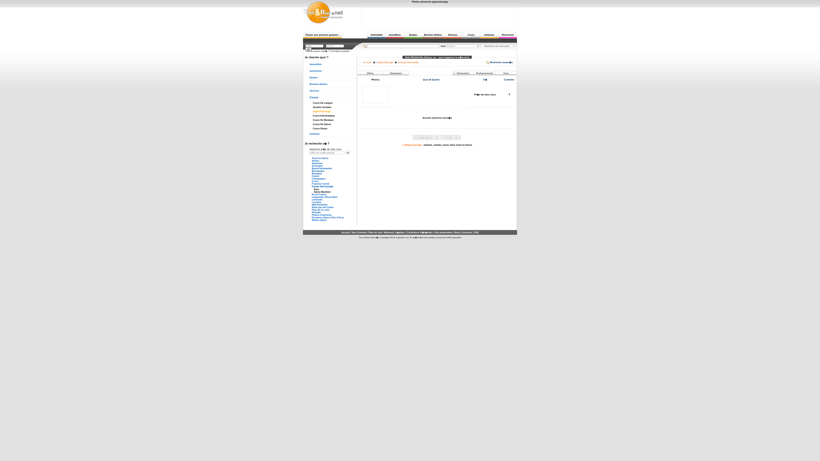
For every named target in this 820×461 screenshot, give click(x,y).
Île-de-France (319, 194)
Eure (316, 189)
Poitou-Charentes (322, 215)
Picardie (316, 212)
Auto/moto (316, 71)
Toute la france (320, 158)
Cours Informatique (324, 115)
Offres (370, 73)
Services (452, 35)
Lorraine (316, 202)
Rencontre (508, 35)
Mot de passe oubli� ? (317, 51)
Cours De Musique (323, 120)
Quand (435, 79)
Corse (315, 181)
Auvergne (317, 166)
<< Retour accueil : (437, 145)
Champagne (318, 178)
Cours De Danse (322, 124)
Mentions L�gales (394, 232)
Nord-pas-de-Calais (323, 207)
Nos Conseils (359, 232)
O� (485, 79)
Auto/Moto (395, 35)
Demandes (396, 73)
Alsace (315, 160)
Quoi (425, 79)
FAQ (476, 232)
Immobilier (377, 35)
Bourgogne (318, 171)
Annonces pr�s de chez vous (325, 149)
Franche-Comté (320, 183)
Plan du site (375, 232)
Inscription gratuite (340, 51)
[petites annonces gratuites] (323, 23)
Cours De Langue (322, 103)
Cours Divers (320, 128)
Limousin (317, 199)
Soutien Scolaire (322, 107)
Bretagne (317, 173)
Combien (509, 79)
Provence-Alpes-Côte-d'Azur (328, 217)
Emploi (413, 35)
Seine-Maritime (322, 192)
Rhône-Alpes (319, 220)
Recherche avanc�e (501, 62)
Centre (315, 176)
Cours (471, 35)
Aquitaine (317, 163)
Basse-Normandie (322, 168)
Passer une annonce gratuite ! (322, 35)
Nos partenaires (443, 232)
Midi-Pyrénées (320, 204)
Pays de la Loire (320, 210)
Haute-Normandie (322, 186)
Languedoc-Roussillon (325, 197)
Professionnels (484, 73)
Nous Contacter (463, 232)
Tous (506, 73)
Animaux (489, 35)
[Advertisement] (439, 17)
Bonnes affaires (433, 35)
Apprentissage (322, 111)
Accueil (345, 232)
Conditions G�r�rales (420, 232)
